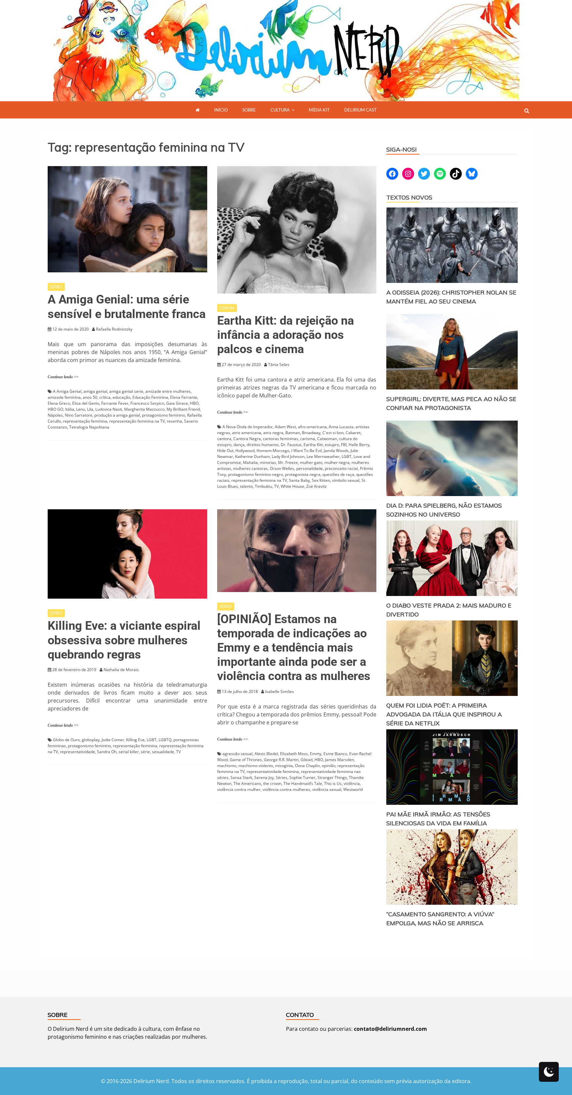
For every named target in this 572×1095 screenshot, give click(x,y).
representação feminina (85, 421)
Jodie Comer (113, 740)
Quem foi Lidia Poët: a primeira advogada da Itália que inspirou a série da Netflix (444, 714)
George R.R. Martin (281, 759)
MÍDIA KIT (319, 110)
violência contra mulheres (286, 789)
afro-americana (312, 427)
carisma (307, 438)
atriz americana (246, 432)
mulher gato (311, 462)
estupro (332, 444)
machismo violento (255, 765)
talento (246, 486)
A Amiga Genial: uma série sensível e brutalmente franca (127, 307)
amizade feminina (64, 397)
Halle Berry (359, 444)
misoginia (284, 765)
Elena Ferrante (183, 397)
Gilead (306, 759)
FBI (344, 444)
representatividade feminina (273, 771)
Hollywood (245, 450)
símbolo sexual (345, 480)
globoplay (91, 740)
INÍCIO (221, 110)
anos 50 (90, 397)
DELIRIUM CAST (360, 110)
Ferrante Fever (114, 403)
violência (352, 783)
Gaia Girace (177, 403)
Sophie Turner (302, 777)
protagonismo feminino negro (255, 474)
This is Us (333, 783)
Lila (90, 409)
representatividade (77, 751)
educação (121, 397)
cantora (224, 438)
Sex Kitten (321, 480)
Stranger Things (332, 777)
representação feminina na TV (137, 421)
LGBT (347, 456)
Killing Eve (135, 740)
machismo (226, 765)
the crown (272, 783)
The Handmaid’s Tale (302, 783)
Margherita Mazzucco (144, 409)
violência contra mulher (239, 789)
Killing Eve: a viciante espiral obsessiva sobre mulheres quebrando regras (124, 640)
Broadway (311, 432)
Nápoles (55, 415)
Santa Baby (299, 480)
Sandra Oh (107, 751)
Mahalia (250, 462)
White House (292, 486)
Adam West (285, 427)
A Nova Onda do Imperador (247, 427)
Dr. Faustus (291, 444)
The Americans (247, 783)
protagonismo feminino (163, 415)
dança (239, 444)
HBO (194, 403)
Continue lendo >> (63, 377)
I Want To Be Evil (306, 450)
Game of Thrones (246, 759)
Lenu (80, 409)
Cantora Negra (247, 438)
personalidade (309, 468)
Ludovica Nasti (108, 409)
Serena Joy (264, 777)
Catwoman (327, 438)
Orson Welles (282, 468)
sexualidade (163, 751)
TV (276, 486)
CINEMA (227, 308)
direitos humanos (263, 444)
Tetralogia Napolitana (89, 427)
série (145, 751)
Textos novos (409, 197)
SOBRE (249, 110)
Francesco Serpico (147, 403)
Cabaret (353, 432)
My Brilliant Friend (183, 409)
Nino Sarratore (78, 415)
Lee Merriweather (323, 456)
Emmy (315, 753)
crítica (105, 397)
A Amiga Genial (67, 391)
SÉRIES (56, 287)
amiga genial (95, 391)
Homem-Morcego (273, 450)
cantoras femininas (280, 438)
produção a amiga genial (117, 415)
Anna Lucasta (341, 427)
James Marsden (339, 759)
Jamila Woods (336, 450)
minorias (268, 462)
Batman (292, 432)
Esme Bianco (335, 753)
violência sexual (326, 789)
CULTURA (280, 110)
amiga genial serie (126, 391)
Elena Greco (59, 403)
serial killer (129, 751)
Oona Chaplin (307, 765)
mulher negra (337, 462)
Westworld (353, 789)
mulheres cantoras (250, 468)
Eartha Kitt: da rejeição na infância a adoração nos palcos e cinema (285, 335)
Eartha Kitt (313, 444)
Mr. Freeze (288, 462)
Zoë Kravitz (316, 486)
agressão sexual (237, 753)
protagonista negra (302, 474)
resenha (174, 421)
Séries (281, 777)
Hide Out (225, 450)
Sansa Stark (241, 777)
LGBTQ (165, 740)
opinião (328, 765)
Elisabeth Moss (294, 753)
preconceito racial (341, 468)
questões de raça (338, 474)
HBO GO (55, 409)
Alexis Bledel (266, 753)
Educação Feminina (150, 397)
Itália (69, 409)
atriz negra (273, 432)
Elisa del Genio (85, 403)
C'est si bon (333, 432)
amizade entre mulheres (168, 391)
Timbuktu (263, 486)
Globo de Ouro (66, 740)
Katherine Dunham (252, 456)
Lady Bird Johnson (288, 456)
